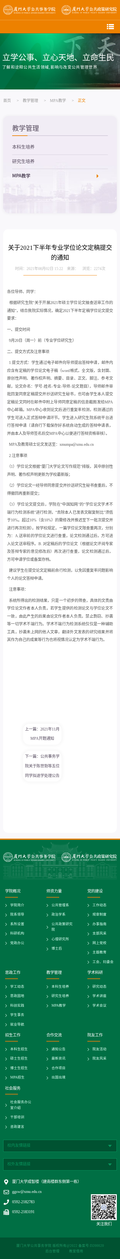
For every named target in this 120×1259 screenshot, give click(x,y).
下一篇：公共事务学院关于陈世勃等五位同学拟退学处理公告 (42, 766)
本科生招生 (19, 1049)
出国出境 (59, 1077)
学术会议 (99, 1006)
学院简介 (17, 905)
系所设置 (17, 924)
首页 (7, 101)
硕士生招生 (19, 1058)
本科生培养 (23, 147)
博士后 (57, 949)
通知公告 (59, 1049)
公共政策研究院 (62, 927)
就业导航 (17, 1025)
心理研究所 (60, 939)
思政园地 (17, 996)
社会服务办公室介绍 (20, 1105)
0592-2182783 (23, 1202)
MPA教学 (58, 101)
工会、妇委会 (103, 962)
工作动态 (99, 905)
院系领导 (17, 915)
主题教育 (99, 952)
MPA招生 (17, 1077)
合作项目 (59, 1068)
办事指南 (99, 924)
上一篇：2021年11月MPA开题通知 (42, 734)
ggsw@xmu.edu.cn (27, 1192)
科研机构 (17, 933)
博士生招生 (19, 1068)
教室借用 (76, 1251)
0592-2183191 (23, 1212)
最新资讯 (59, 1058)
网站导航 (110, 26)
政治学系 (59, 915)
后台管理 (52, 1251)
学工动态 (17, 987)
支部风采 (99, 933)
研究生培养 (23, 161)
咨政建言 (17, 1127)
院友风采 (99, 1058)
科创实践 (17, 1006)
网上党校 (99, 943)
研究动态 (99, 987)
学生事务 (17, 1015)
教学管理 (30, 101)
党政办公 (17, 943)
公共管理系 (60, 905)
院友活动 (99, 1049)
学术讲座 (99, 996)
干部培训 (17, 1117)
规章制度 (99, 915)
